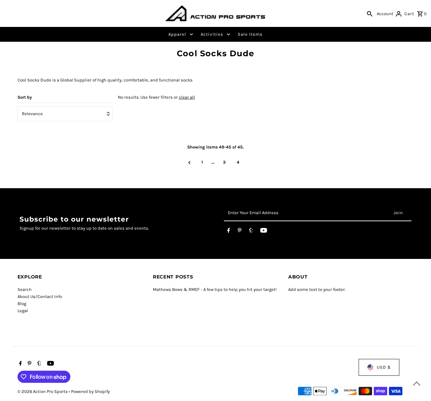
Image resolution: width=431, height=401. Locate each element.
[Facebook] (228, 231)
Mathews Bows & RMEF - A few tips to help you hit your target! (215, 289)
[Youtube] (263, 231)
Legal (23, 310)
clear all (187, 97)
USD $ (384, 367)
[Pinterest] (239, 231)
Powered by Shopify (90, 391)
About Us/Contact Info (40, 296)
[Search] (369, 13)
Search (25, 289)
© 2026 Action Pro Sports (43, 391)
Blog (22, 303)
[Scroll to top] (416, 383)
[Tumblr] (251, 231)
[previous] (189, 162)
